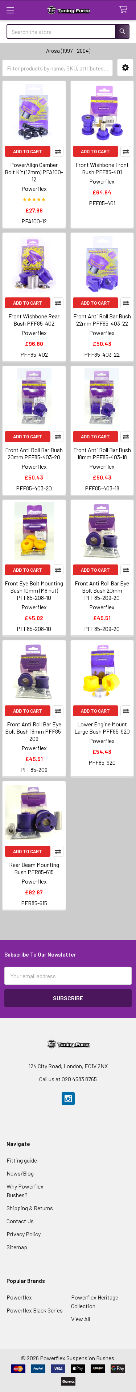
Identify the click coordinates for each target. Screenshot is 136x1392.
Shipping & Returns (30, 1207)
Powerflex (19, 1297)
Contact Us (20, 1220)
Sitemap (17, 1246)
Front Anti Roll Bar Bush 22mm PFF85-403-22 (102, 320)
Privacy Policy (24, 1233)
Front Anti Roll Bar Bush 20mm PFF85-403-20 (34, 453)
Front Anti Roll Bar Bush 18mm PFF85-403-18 (102, 453)
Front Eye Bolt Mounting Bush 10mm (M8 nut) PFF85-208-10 (34, 590)
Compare (58, 151)
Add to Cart (27, 151)
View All (80, 1318)
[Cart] (125, 10)
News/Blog (20, 1173)
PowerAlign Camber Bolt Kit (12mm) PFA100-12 (34, 171)
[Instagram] (68, 1098)
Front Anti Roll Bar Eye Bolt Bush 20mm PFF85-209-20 (102, 590)
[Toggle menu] (10, 10)
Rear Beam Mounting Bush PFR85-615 (34, 868)
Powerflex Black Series (35, 1310)
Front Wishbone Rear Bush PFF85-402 (33, 320)
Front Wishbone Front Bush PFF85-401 (102, 168)
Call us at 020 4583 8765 (68, 1078)
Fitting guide (22, 1160)
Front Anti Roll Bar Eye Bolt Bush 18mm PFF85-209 (34, 731)
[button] (125, 68)
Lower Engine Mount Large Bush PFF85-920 (102, 728)
